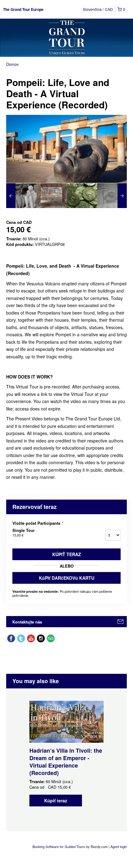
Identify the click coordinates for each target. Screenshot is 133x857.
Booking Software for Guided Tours (59, 846)
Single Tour (23, 532)
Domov (12, 64)
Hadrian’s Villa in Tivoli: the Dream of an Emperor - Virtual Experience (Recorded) (65, 761)
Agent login (118, 846)
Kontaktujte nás (27, 622)
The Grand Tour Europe (23, 9)
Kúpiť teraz (66, 554)
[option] (21, 195)
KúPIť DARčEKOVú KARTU (66, 578)
